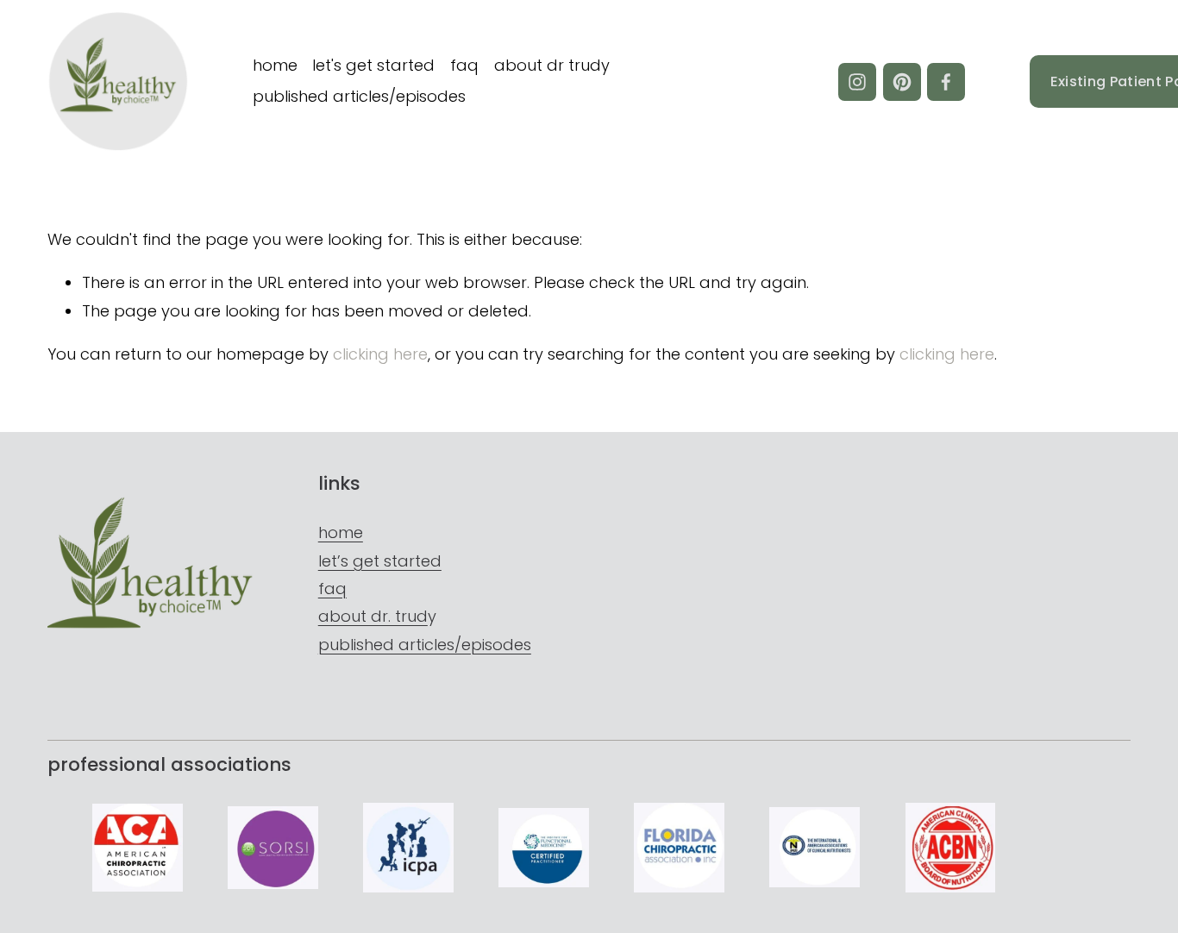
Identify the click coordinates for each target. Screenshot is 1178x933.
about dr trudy (552, 65)
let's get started (373, 65)
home (275, 65)
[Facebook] (946, 82)
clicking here (380, 354)
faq (464, 65)
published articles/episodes (359, 96)
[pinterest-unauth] (902, 82)
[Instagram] (857, 82)
